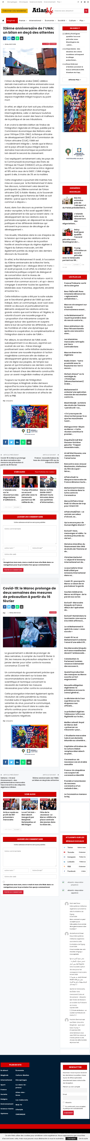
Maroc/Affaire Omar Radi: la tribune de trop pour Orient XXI (75, 503)
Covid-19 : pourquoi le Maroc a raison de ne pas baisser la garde (74, 583)
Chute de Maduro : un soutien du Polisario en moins (78, 1002)
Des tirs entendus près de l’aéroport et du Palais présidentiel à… (74, 203)
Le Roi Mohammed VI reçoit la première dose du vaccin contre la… (75, 318)
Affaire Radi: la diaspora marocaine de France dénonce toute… (75, 479)
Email (65, 1094)
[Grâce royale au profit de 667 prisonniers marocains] (11, 804)
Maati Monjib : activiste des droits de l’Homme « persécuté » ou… (75, 405)
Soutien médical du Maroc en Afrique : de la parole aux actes (75, 594)
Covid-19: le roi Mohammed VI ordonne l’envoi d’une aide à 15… (75, 639)
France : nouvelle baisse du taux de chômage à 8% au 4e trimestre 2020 (46, 460)
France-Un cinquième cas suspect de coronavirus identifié (74, 772)
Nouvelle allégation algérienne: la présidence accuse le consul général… (74, 689)
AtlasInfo (68, 1103)
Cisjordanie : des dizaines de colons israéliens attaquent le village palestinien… (75, 54)
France (22, 20)
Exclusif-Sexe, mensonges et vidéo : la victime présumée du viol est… (75, 534)
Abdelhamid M (75, 933)
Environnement (49, 2)
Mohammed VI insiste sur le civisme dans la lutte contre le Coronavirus (74, 491)
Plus (59, 2)
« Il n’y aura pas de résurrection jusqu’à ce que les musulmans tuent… (75, 417)
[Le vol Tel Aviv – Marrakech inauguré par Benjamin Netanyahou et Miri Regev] (30, 804)
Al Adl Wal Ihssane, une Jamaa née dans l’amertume (75, 455)
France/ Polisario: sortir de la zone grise (75, 284)
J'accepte (71, 1138)
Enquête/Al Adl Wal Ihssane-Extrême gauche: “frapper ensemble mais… (73, 444)
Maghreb (11, 20)
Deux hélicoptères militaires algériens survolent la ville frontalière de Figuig (78, 908)
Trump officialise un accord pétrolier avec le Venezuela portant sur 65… (74, 254)
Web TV (19, 1105)
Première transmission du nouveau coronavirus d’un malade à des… (75, 785)
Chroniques (23, 2)
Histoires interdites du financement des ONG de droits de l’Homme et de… (75, 548)
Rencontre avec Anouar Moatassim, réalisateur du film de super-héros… (75, 468)
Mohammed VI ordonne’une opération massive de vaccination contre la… (75, 393)
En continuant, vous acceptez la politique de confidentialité (74, 1107)
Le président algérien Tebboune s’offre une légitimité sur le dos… (74, 714)
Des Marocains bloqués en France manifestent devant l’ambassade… (75, 650)
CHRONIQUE (20, 1114)
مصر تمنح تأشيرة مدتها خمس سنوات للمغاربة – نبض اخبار (77, 961)
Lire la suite (83, 1138)
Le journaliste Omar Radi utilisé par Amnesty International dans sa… (75, 572)
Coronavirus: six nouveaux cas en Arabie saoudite (75, 762)
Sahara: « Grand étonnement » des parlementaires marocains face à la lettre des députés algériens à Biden (13, 782)
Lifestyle (19, 1109)
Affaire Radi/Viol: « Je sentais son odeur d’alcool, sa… (74, 514)
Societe (4, 1094)
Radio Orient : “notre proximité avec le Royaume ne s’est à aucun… (73, 364)
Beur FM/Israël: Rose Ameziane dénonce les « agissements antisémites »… (74, 295)
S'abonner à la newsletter (14, 10)
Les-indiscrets (22, 1100)
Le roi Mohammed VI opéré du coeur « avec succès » (74, 629)
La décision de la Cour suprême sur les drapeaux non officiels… (74, 702)
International (35, 20)
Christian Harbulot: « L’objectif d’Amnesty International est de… (74, 559)
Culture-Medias (22, 1075)
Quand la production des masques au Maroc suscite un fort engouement (75, 676)
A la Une (45, 44)
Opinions (4, 1113)
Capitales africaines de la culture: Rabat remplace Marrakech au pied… (75, 750)
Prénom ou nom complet (71, 1087)
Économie (49, 20)
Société (61, 20)
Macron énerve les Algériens (73, 353)
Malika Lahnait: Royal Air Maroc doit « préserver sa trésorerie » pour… (74, 726)
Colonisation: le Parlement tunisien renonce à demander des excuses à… (74, 662)
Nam (71, 903)
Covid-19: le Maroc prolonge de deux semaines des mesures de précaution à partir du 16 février (13, 461)
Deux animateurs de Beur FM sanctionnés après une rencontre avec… (74, 330)
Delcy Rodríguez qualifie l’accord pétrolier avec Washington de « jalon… (73, 39)
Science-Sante (7, 1109)
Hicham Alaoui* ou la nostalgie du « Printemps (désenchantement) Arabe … (74, 379)
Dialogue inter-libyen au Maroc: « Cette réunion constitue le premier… (74, 430)
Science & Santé (36, 2)
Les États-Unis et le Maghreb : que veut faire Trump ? (77, 1025)
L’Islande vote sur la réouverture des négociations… (74, 219)
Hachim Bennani (76, 1019)
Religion (4, 1099)
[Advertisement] (74, 816)
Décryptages (12, 2)
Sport (3, 1085)
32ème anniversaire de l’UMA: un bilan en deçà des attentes (45, 779)
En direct (4, 1070)
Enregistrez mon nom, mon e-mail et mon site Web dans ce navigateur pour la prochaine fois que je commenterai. (28, 563)
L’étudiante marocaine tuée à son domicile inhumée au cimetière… (75, 738)
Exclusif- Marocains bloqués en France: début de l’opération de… (74, 606)
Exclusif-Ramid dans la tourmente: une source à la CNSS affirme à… (75, 618)
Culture (72, 20)
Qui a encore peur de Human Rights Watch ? (75, 523)
